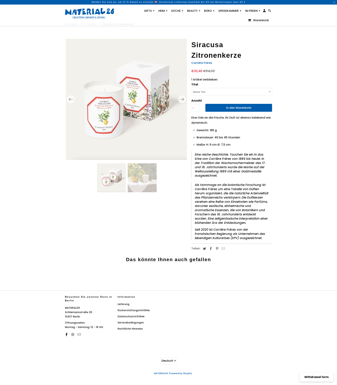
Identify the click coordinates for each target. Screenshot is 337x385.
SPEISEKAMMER (229, 10)
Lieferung (123, 304)
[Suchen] (270, 11)
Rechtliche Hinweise (130, 328)
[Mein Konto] (264, 11)
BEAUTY (193, 10)
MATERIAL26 (161, 373)
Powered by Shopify (180, 373)
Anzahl (196, 101)
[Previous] (70, 99)
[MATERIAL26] (89, 12)
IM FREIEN (252, 10)
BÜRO (209, 10)
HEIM (162, 10)
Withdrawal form (316, 377)
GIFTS (149, 10)
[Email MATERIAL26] (79, 334)
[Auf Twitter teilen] (204, 248)
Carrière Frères (201, 63)
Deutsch (168, 360)
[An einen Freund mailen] (223, 248)
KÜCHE (177, 10)
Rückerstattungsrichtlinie (134, 310)
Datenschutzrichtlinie (131, 316)
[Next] (182, 99)
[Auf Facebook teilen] (210, 248)
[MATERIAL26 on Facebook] (67, 334)
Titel (194, 84)
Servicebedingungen (131, 322)
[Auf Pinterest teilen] (216, 248)
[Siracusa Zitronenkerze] (126, 99)
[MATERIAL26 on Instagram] (73, 334)
